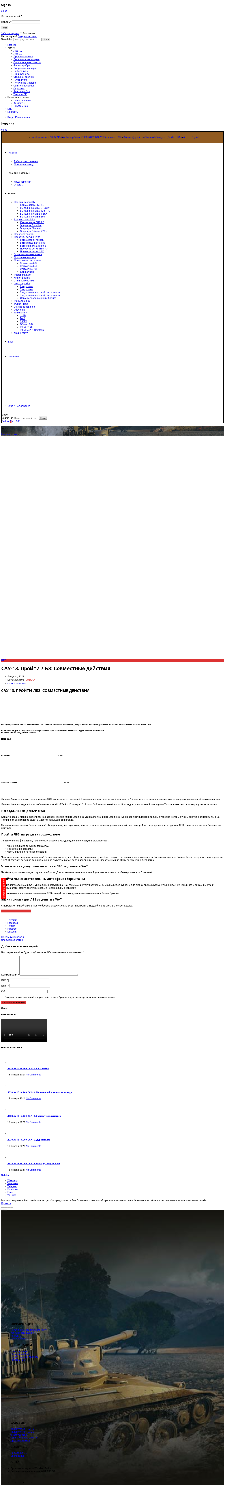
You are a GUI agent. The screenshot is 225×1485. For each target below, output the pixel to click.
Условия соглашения (22, 1332)
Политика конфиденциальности (28, 1329)
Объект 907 (26, 324)
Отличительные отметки (27, 62)
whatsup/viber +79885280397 (81, 137)
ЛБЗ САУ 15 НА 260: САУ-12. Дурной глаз (28, 1139)
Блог (10, 341)
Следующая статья (12, 939)
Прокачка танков (23, 56)
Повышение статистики (27, 260)
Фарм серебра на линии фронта (38, 298)
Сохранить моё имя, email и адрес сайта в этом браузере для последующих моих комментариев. (60, 997)
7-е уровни (26, 289)
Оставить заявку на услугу (16, 911)
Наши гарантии (22, 100)
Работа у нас (20, 106)
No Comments (33, 1074)
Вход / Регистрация (18, 117)
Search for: (7, 417)
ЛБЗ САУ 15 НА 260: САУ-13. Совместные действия (34, 1116)
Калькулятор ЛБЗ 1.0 (32, 205)
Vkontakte (150, 137)
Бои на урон (27, 271)
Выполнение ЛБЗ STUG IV (35, 207)
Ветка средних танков (32, 242)
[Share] (5, 1207)
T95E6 (23, 321)
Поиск (46, 39)
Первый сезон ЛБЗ (25, 202)
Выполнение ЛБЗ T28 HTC (35, 210)
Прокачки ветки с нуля (27, 237)
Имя (4, 980)
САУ (15, 434)
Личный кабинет (19, 1338)
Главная (12, 152)
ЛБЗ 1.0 (17, 50)
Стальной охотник (23, 76)
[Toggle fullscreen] (8, 1207)
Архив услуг (21, 332)
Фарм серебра (21, 65)
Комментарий (10, 974)
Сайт (3, 991)
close (4, 10)
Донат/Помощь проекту (24, 1357)
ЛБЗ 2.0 (17, 53)
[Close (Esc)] (2, 1207)
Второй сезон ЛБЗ (24, 219)
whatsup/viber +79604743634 (48, 137)
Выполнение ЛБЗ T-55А (33, 213)
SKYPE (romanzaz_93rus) (111, 137)
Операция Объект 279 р (33, 231)
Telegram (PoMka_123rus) (170, 137)
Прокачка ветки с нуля (26, 59)
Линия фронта (21, 74)
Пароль (6, 22)
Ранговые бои (21, 91)
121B (23, 315)
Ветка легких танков (32, 239)
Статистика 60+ (28, 263)
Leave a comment (16, 683)
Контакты (19, 103)
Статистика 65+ (28, 266)
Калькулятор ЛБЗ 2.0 (32, 222)
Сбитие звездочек (23, 85)
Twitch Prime (20, 79)
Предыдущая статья (12, 937)
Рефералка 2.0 (21, 71)
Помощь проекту (24, 164)
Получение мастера (24, 68)
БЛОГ (10, 108)
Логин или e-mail (11, 16)
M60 (22, 318)
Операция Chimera (30, 228)
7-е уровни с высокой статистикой (40, 295)
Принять (6, 1203)
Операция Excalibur (30, 225)
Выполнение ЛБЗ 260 (32, 216)
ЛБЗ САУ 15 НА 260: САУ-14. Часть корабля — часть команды (40, 1092)
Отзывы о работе (20, 1354)
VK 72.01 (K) (26, 327)
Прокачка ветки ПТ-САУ (34, 248)
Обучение (18, 88)
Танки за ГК (20, 94)
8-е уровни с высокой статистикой (40, 292)
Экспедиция (17, 1455)
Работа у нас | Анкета (26, 161)
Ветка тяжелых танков (33, 245)
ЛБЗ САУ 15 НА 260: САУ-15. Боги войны (28, 1068)
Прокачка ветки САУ (32, 251)
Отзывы (18, 184)
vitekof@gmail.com (135, 137)
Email (5, 985)
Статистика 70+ (28, 269)
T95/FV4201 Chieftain (32, 330)
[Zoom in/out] (11, 1207)
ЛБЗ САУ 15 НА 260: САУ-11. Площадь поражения (33, 1163)
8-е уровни (26, 286)
